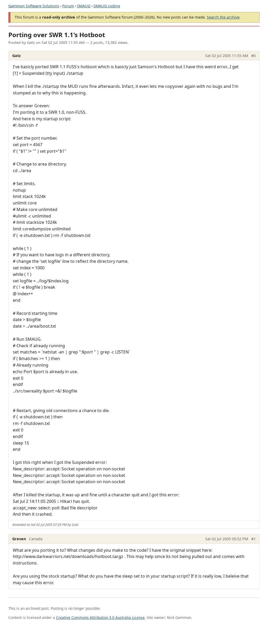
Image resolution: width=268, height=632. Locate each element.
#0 (253, 55)
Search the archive (223, 17)
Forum (68, 5)
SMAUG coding (106, 5)
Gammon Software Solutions (33, 5)
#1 (253, 538)
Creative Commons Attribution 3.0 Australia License (100, 617)
